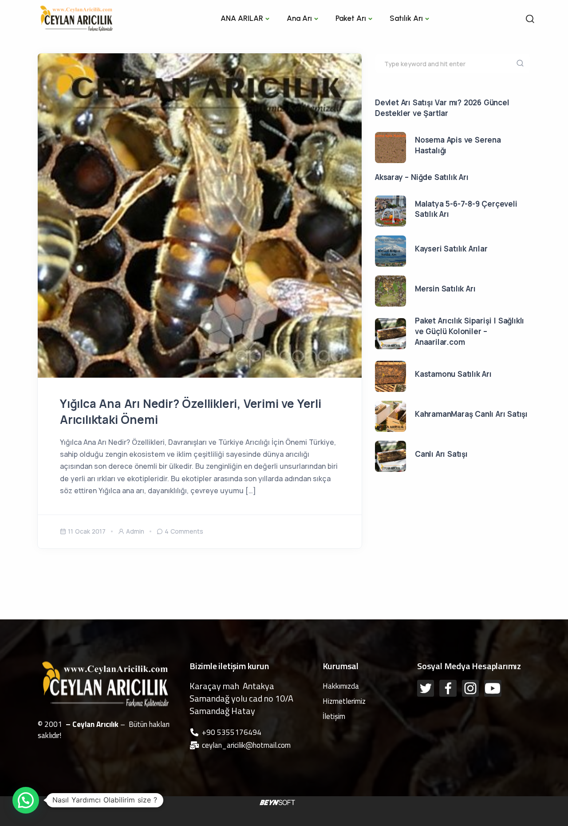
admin (135, 531)
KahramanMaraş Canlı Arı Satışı (471, 414)
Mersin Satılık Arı (445, 288)
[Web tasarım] (277, 802)
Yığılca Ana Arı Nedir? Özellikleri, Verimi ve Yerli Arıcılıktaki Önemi (190, 411)
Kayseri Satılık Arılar (451, 248)
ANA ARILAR (242, 18)
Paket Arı (350, 18)
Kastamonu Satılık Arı (453, 374)
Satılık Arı (406, 18)
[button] (25, 800)
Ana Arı (299, 18)
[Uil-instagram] (470, 688)
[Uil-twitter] (425, 688)
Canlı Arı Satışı (441, 454)
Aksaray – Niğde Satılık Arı (422, 177)
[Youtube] (492, 688)
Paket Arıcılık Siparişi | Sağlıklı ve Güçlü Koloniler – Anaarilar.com (469, 331)
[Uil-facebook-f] (447, 688)
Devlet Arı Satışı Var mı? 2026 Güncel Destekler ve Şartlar (442, 107)
